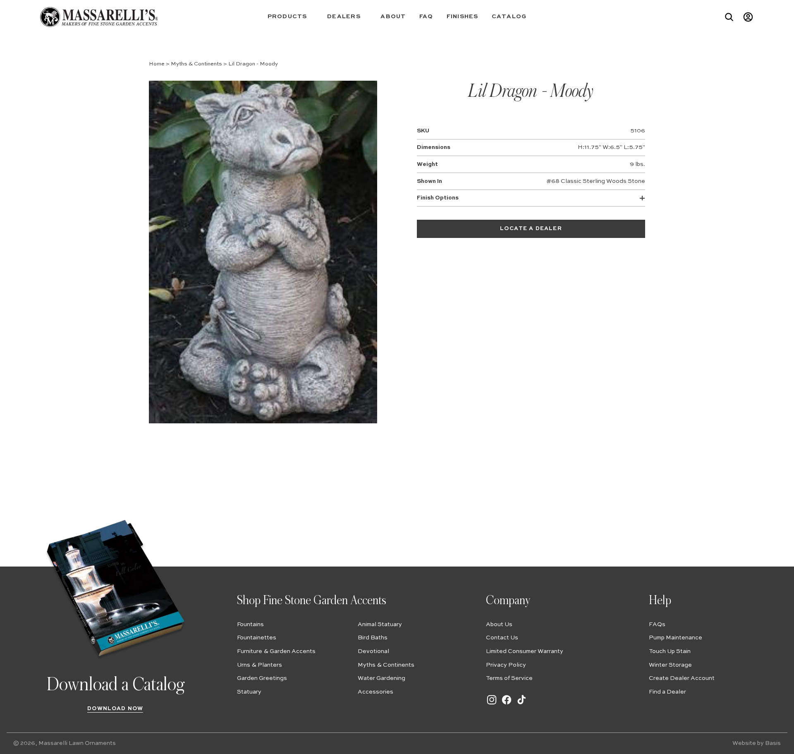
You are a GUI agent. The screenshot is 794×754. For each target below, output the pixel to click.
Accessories (375, 692)
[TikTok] (521, 704)
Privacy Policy (506, 665)
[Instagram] (491, 704)
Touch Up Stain (670, 651)
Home (157, 64)
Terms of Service (509, 678)
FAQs (657, 624)
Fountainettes (256, 638)
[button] (291, 17)
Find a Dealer (667, 692)
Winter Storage (670, 665)
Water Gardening (381, 678)
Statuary (249, 692)
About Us (499, 624)
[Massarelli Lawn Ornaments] (99, 17)
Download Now (115, 708)
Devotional (373, 651)
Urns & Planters (259, 665)
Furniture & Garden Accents (276, 651)
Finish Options (438, 198)
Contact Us (502, 638)
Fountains (250, 624)
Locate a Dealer (531, 228)
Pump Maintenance (675, 638)
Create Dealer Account (682, 678)
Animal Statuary (380, 624)
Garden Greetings (262, 678)
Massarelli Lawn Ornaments (77, 743)
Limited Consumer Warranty (524, 651)
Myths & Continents (196, 64)
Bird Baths (372, 638)
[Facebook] (506, 704)
